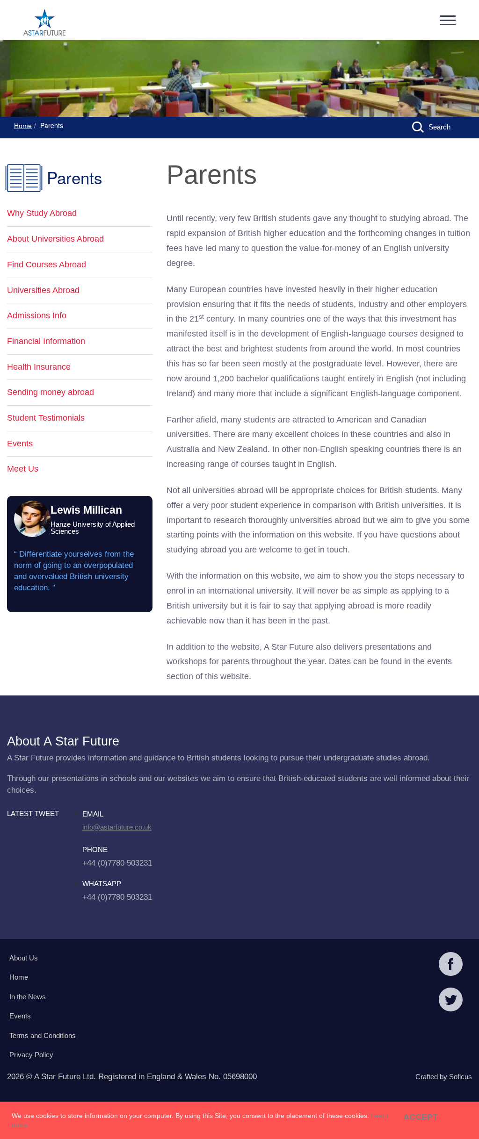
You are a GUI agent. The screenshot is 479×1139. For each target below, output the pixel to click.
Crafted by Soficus (443, 1077)
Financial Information (46, 341)
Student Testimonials (46, 418)
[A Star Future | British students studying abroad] (44, 23)
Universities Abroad (43, 290)
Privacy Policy (31, 1055)
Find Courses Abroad (46, 264)
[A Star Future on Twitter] (451, 1001)
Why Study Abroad (42, 213)
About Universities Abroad (55, 239)
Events (20, 443)
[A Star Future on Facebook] (451, 965)
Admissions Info (36, 315)
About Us (23, 958)
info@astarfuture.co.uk (117, 827)
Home (23, 125)
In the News (27, 997)
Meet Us (22, 468)
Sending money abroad (50, 392)
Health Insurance (39, 367)
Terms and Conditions (42, 1035)
